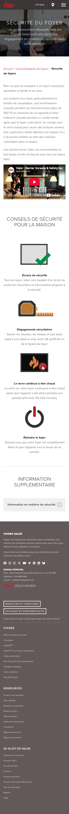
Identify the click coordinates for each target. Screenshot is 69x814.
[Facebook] (5, 563)
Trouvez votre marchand (14, 695)
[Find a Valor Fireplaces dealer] (53, 5)
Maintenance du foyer (12, 732)
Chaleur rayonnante (12, 656)
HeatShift (8, 645)
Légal (6, 798)
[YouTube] (24, 563)
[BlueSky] (43, 563)
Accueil (8, 68)
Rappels (7, 792)
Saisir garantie (9, 700)
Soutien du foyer (10, 711)
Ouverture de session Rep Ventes (18, 782)
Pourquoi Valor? (10, 760)
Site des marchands (12, 787)
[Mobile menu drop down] (63, 5)
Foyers (39, 5)
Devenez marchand (12, 777)
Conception (8, 640)
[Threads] (14, 563)
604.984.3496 (20, 576)
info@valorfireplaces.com (23, 580)
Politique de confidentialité (25, 611)
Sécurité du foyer (11, 677)
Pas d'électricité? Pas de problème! (18, 661)
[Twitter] (19, 563)
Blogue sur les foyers (12, 737)
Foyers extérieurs (11, 672)
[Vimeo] (29, 563)
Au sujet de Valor (11, 766)
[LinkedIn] (39, 563)
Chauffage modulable (12, 667)
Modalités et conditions (22, 604)
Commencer (9, 727)
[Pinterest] (34, 563)
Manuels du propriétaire (13, 706)
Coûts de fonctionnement (14, 722)
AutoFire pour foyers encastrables (19, 651)
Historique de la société (14, 755)
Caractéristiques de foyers (32, 68)
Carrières (7, 771)
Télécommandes (10, 716)
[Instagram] (10, 563)
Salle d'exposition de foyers (15, 635)
